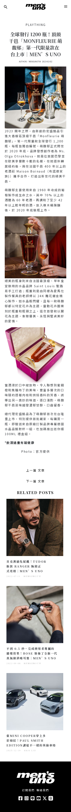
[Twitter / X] (44, 798)
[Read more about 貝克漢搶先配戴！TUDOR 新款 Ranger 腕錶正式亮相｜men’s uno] (34, 527)
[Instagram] (26, 798)
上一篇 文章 (35, 470)
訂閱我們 (28, 790)
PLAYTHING (36, 24)
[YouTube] (38, 798)
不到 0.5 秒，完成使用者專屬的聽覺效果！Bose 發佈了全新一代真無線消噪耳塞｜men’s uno (32, 653)
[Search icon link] (6, 7)
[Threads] (50, 798)
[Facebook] (20, 798)
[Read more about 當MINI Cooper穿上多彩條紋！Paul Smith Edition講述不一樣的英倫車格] (34, 701)
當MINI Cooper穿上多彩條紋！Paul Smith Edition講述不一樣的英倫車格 (31, 740)
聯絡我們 (43, 790)
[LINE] (32, 798)
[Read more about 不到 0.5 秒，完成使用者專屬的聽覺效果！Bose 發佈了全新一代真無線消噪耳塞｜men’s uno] (34, 614)
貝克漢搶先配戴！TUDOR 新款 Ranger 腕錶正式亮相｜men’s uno (26, 566)
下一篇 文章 (35, 481)
